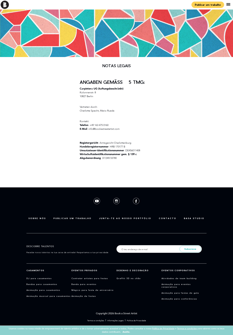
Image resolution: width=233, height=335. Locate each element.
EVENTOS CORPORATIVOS (178, 270)
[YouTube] (97, 206)
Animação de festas (83, 296)
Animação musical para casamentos (48, 296)
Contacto (167, 218)
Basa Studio (194, 218)
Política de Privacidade (136, 320)
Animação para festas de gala (180, 293)
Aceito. (126, 331)
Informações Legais (115, 320)
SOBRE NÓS (37, 218)
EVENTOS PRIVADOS (84, 270)
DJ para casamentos (39, 278)
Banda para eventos (83, 284)
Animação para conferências (179, 299)
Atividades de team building (179, 278)
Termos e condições (95, 320)
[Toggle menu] (228, 5)
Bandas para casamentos (41, 284)
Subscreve (190, 249)
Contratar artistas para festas (89, 278)
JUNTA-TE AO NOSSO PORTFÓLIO (125, 218)
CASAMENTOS (35, 270)
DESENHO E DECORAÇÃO (132, 270)
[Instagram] (117, 206)
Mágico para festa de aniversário (92, 290)
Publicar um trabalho (208, 4)
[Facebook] (136, 206)
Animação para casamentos (43, 290)
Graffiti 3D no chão (128, 278)
